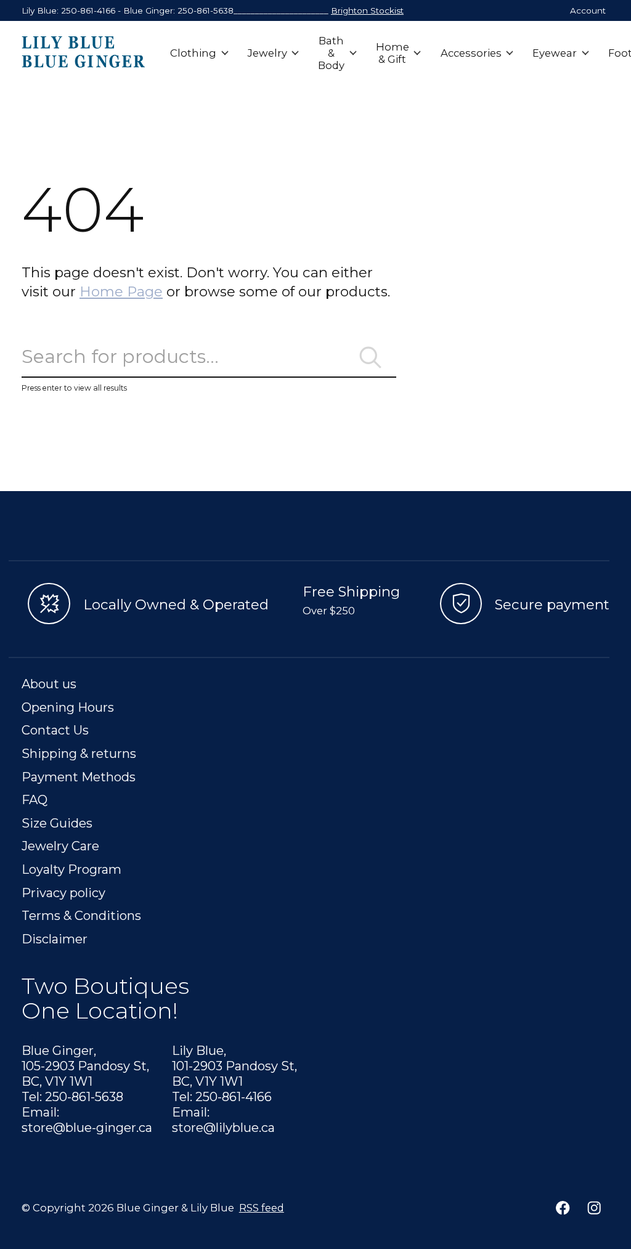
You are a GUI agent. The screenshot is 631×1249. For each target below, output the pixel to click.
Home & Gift (392, 53)
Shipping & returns (79, 753)
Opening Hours (68, 707)
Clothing (193, 53)
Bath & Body (331, 53)
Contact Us (55, 730)
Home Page (121, 291)
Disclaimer (55, 938)
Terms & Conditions (81, 915)
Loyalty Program (71, 869)
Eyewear (554, 53)
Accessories (471, 53)
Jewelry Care (60, 845)
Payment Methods (79, 776)
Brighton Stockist (367, 10)
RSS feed (261, 1208)
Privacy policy (63, 892)
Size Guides (57, 823)
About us (49, 683)
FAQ (34, 799)
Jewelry (267, 53)
